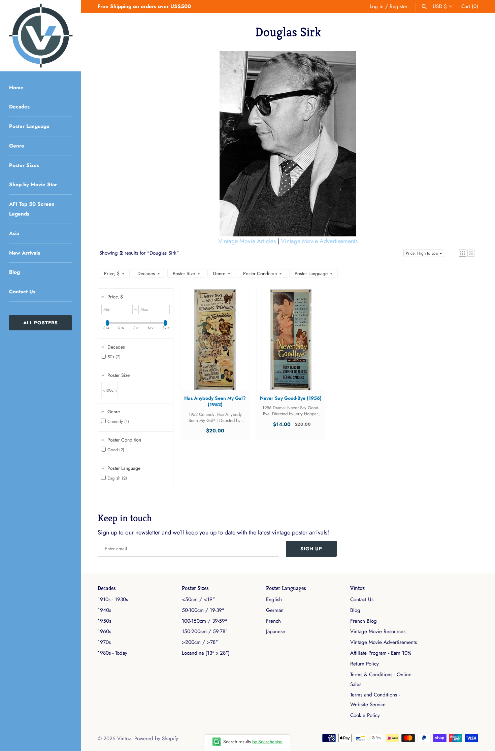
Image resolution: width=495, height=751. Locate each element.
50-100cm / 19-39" (203, 610)
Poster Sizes (24, 165)
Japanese (275, 631)
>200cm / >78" (200, 642)
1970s (104, 642)
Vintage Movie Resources (377, 631)
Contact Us (22, 291)
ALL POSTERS (40, 322)
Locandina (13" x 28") (206, 653)
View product (215, 346)
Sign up (311, 548)
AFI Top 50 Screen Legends (32, 209)
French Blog (363, 621)
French (273, 621)
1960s (104, 631)
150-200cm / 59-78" (205, 631)
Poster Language (29, 126)
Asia (14, 233)
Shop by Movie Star (33, 184)
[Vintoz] (40, 35)
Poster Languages (286, 588)
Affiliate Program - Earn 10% (380, 653)
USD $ (440, 6)
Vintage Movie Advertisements (319, 241)
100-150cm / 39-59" (204, 621)
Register (398, 6)
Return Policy (364, 663)
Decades (19, 106)
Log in (377, 6)
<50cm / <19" (198, 599)
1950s (104, 621)
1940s (104, 610)
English (274, 599)
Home (16, 87)
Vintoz (357, 588)
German (275, 610)
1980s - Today (112, 653)
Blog (14, 272)
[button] (462, 253)
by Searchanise (267, 741)
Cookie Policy (365, 715)
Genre (16, 146)
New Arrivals (24, 253)
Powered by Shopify (156, 738)
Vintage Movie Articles (247, 241)
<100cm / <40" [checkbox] (109, 392)
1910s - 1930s (113, 599)
